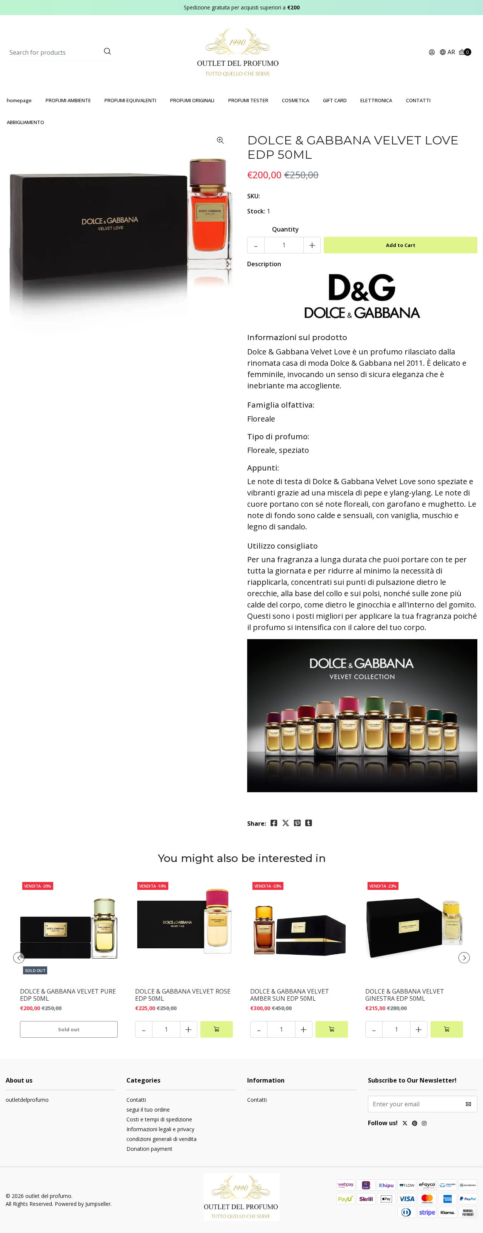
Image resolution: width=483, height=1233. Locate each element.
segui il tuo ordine (148, 1109)
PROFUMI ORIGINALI (192, 100)
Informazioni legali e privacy (160, 1129)
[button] (447, 53)
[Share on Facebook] (274, 823)
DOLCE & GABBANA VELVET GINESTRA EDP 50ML (404, 995)
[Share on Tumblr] (308, 823)
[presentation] (19, 957)
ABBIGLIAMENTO (25, 122)
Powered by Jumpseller (83, 1203)
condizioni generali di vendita (161, 1139)
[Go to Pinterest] (414, 1124)
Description (264, 264)
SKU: (253, 196)
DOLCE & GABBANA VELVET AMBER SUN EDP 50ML (289, 995)
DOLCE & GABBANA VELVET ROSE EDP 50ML (183, 995)
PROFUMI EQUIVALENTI (130, 100)
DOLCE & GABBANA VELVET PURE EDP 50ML (68, 995)
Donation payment (149, 1148)
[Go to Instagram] (424, 1124)
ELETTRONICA (376, 100)
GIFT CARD (335, 100)
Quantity (285, 229)
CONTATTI (418, 100)
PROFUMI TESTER (248, 100)
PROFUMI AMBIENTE (68, 100)
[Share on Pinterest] (297, 823)
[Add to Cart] (216, 1029)
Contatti (136, 1099)
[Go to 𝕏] (405, 1124)
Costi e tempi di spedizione (159, 1119)
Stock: (256, 211)
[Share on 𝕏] (285, 823)
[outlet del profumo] (241, 52)
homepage (19, 100)
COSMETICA (295, 100)
